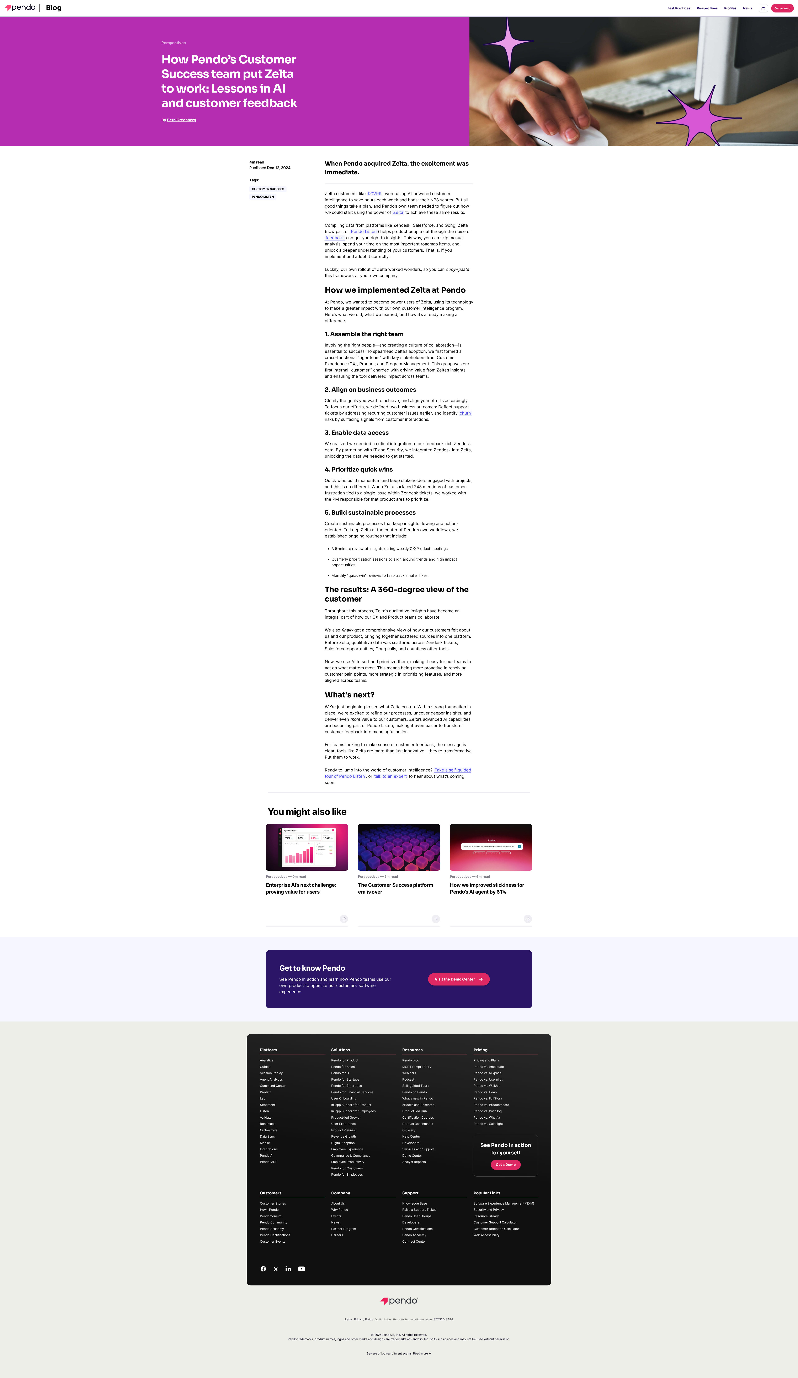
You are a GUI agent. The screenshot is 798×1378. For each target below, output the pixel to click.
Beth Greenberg (181, 120)
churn (465, 413)
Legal (348, 1319)
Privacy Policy (363, 1319)
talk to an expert (390, 776)
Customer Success (268, 189)
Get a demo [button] (783, 8)
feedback (335, 237)
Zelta (398, 212)
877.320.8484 (443, 1319)
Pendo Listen (263, 197)
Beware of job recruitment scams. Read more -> (399, 1353)
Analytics (266, 1060)
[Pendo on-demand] (763, 8)
